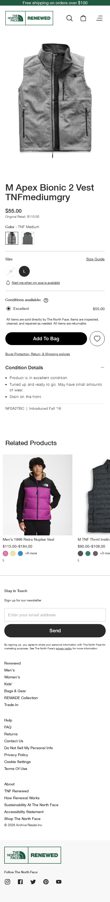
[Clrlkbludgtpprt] (20, 553)
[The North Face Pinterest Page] (46, 882)
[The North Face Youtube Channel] (59, 882)
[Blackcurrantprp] (95, 553)
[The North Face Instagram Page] (7, 882)
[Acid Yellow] (12, 553)
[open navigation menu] (99, 18)
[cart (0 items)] (83, 18)
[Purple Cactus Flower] (5, 553)
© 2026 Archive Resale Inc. (23, 825)
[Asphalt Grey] (80, 553)
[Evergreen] (88, 553)
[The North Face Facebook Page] (20, 882)
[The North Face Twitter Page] (33, 882)
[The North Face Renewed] (30, 18)
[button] (55, 308)
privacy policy (64, 648)
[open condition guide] (46, 300)
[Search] (69, 18)
